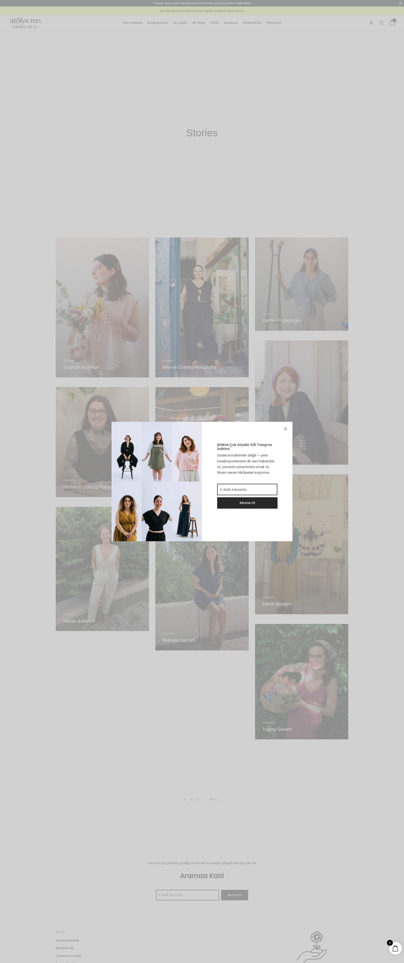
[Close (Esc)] (285, 428)
